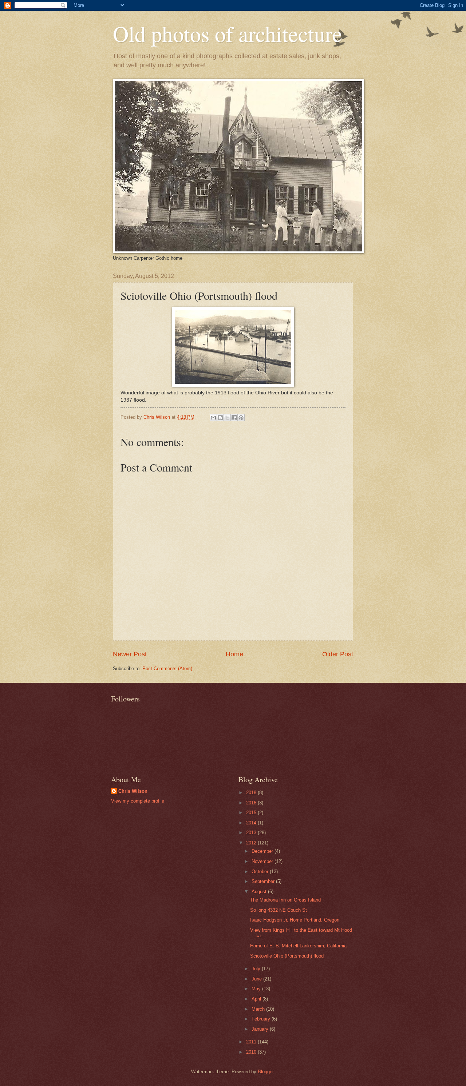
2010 (252, 1052)
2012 (252, 843)
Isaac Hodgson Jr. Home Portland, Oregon (294, 920)
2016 (252, 802)
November (263, 861)
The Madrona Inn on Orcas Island (285, 900)
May (257, 988)
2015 (252, 812)
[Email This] (213, 417)
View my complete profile (137, 801)
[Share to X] (227, 417)
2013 (252, 832)
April (257, 999)
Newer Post (130, 654)
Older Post (337, 654)
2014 (252, 823)
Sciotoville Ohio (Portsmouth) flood (287, 956)
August (260, 891)
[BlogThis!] (220, 417)
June (257, 979)
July (257, 968)
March (259, 1009)
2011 (252, 1042)
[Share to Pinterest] (241, 417)
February (262, 1019)
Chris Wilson (132, 791)
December (263, 851)
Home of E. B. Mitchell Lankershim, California (298, 945)
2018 (252, 792)
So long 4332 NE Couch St (278, 910)
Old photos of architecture (227, 33)
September (264, 881)
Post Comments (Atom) (167, 668)
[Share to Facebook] (234, 417)
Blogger (265, 1071)
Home (234, 654)
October (261, 871)
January (261, 1029)
